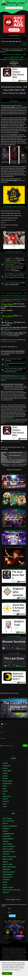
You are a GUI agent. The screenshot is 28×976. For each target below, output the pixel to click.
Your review (3, 738)
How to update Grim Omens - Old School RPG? (12, 384)
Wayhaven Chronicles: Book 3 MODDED (14, 670)
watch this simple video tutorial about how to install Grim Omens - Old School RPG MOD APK (14, 377)
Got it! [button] (7, 973)
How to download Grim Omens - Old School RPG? (12, 351)
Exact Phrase (5, 41)
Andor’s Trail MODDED (14, 618)
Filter (24, 44)
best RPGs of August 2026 (8, 342)
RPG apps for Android (11, 419)
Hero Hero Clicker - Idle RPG (13, 491)
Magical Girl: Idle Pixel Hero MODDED (14, 530)
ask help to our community (15, 378)
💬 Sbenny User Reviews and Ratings (11, 441)
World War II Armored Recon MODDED (14, 602)
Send (25, 745)
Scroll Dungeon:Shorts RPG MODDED (14, 547)
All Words (13, 41)
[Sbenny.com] (13, 3)
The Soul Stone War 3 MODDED (14, 569)
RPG (6, 222)
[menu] (26, 1)
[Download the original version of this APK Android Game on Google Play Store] (7, 322)
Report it (21, 299)
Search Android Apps (14, 35)
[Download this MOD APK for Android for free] (7, 304)
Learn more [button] (17, 969)
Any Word (19, 41)
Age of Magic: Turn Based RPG (14, 509)
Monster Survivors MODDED (13, 636)
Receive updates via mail (7, 745)
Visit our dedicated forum (17, 300)
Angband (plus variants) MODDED (14, 585)
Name (1, 726)
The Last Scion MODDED (14, 653)
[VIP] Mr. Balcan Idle (13, 474)
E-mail (1, 732)
